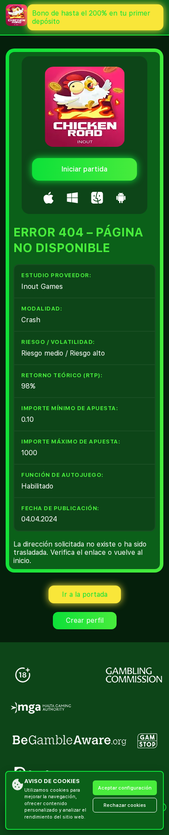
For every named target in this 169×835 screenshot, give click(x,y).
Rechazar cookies (125, 805)
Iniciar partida (84, 169)
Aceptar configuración (125, 788)
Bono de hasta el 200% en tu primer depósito (91, 17)
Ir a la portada (84, 594)
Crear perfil (85, 620)
